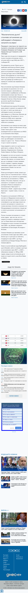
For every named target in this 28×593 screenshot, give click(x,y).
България (5, 555)
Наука (4, 567)
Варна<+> (5, 558)
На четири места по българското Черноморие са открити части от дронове (18, 541)
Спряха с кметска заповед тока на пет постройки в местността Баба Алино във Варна (19, 534)
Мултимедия (6, 569)
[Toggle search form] (25, 2)
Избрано (5, 560)
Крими (5, 566)
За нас (18, 555)
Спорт (5, 562)
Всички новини (14, 396)
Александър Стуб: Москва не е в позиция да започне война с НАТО (19, 485)
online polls (14, 431)
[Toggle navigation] (21, 2)
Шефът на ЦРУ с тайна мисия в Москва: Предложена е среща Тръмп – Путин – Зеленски (19, 478)
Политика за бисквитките (19, 557)
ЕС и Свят (5, 556)
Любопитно (6, 564)
